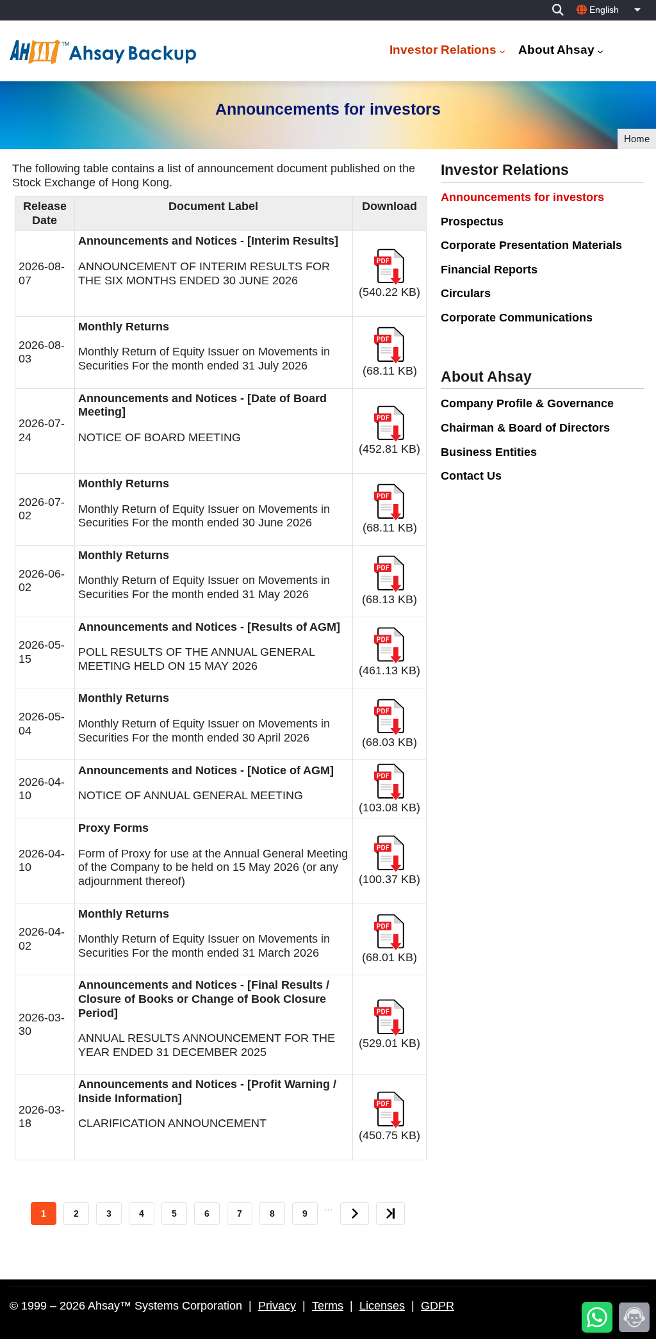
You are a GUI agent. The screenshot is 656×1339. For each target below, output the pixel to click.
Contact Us (471, 475)
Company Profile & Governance (527, 403)
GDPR (437, 1305)
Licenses (382, 1305)
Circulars (466, 293)
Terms (327, 1305)
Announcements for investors (522, 197)
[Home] (105, 52)
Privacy (277, 1305)
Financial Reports (489, 269)
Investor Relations (443, 49)
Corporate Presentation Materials (531, 245)
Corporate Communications (517, 317)
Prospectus (472, 221)
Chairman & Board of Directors (525, 427)
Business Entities (489, 452)
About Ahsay (556, 49)
